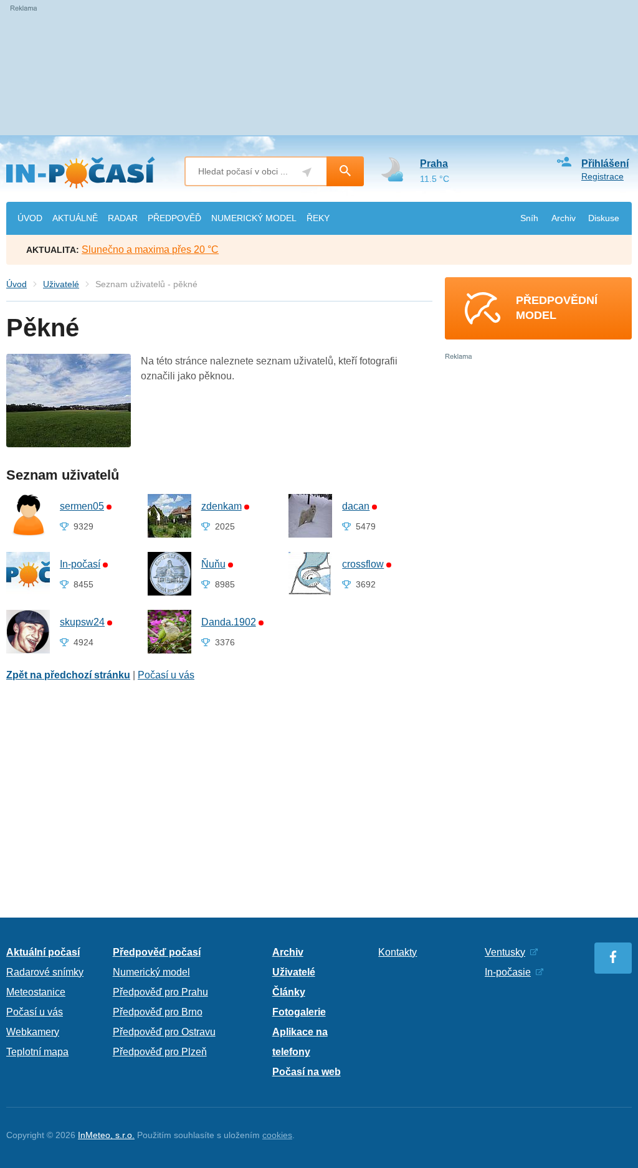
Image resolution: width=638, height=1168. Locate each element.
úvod (29, 218)
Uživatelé (61, 284)
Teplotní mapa (37, 1052)
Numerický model (151, 972)
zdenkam (221, 506)
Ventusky (505, 952)
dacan (355, 506)
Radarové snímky (44, 972)
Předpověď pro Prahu (160, 992)
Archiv (563, 218)
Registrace (602, 176)
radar (123, 218)
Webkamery (32, 1032)
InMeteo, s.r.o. (106, 1135)
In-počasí (80, 564)
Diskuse (603, 218)
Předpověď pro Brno (157, 1012)
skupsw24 (82, 622)
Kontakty (397, 952)
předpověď (174, 218)
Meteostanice (35, 992)
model (254, 218)
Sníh (529, 218)
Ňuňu (213, 564)
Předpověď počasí (157, 952)
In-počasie (508, 972)
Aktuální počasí (43, 952)
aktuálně (75, 218)
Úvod (16, 284)
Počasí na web (306, 1071)
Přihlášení (605, 163)
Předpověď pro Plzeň (160, 1052)
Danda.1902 (228, 622)
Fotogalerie (299, 1012)
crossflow (363, 564)
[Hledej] (345, 171)
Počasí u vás (166, 675)
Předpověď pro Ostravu (164, 1032)
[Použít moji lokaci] (306, 172)
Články (288, 992)
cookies (277, 1135)
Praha (434, 163)
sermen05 (82, 506)
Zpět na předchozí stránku (68, 675)
